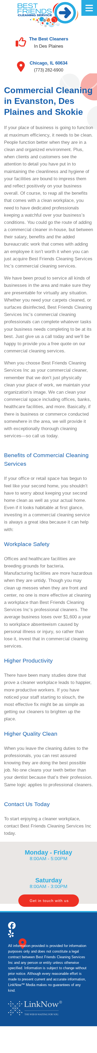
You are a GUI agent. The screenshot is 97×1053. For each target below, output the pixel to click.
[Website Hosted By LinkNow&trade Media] (35, 1008)
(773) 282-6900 (48, 70)
